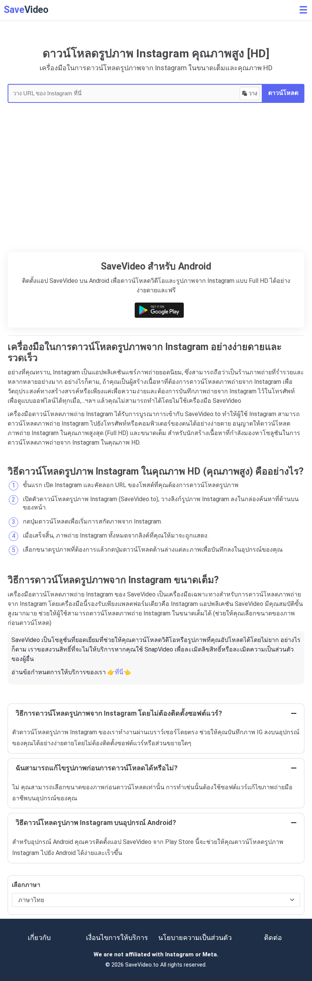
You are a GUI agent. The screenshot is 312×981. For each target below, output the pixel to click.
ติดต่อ (273, 938)
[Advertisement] (156, 195)
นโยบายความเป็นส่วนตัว (195, 938)
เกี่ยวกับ (39, 938)
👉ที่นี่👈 (119, 672)
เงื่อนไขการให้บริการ (117, 938)
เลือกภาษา (26, 884)
